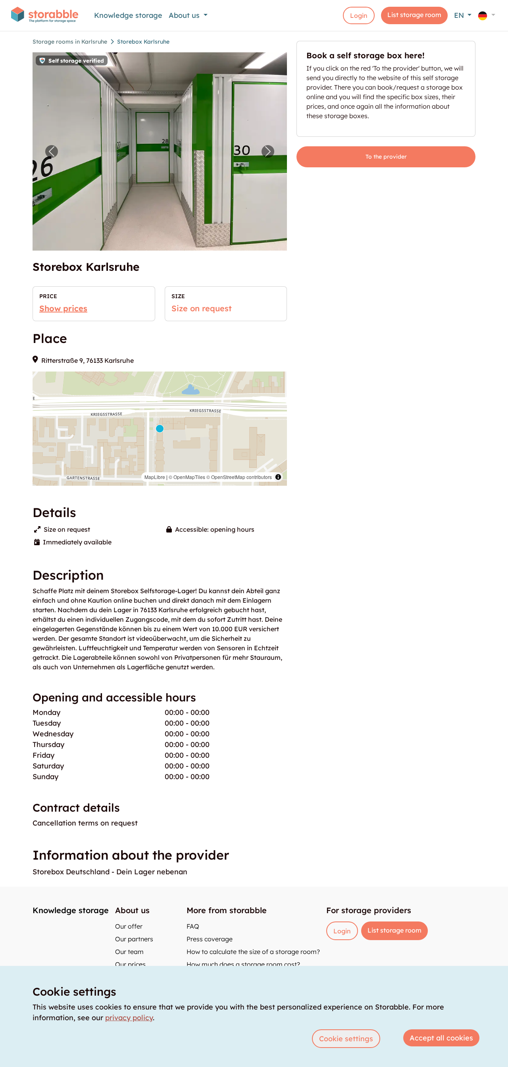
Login (359, 15)
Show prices (63, 308)
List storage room (414, 15)
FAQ (193, 926)
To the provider (386, 156)
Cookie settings (346, 1038)
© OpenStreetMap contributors (239, 476)
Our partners (134, 939)
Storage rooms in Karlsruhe (70, 41)
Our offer (128, 926)
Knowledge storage (128, 15)
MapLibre (154, 476)
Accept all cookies (441, 1037)
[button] (486, 15)
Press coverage (210, 939)
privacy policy (129, 1017)
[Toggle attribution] (278, 477)
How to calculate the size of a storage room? (253, 952)
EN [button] (460, 15)
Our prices (130, 964)
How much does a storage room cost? (243, 964)
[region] (160, 429)
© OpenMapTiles (187, 476)
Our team (129, 952)
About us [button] (185, 15)
